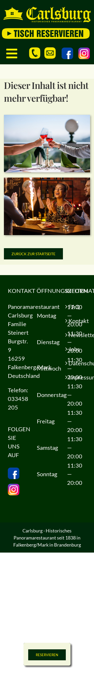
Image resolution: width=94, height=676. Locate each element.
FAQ (74, 306)
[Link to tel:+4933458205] (34, 53)
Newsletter (76, 334)
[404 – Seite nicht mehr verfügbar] (47, 117)
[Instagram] (84, 53)
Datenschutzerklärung (76, 363)
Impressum (76, 377)
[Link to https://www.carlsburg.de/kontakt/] (50, 53)
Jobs (74, 349)
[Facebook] (67, 53)
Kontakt (76, 320)
